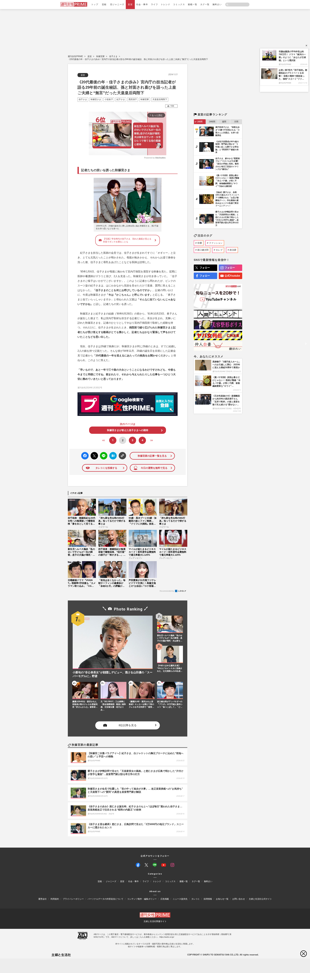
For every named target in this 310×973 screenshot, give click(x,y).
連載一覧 (192, 4)
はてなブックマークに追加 (112, 455)
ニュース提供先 (180, 899)
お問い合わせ (238, 899)
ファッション (215, 243)
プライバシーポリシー (73, 899)
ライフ (154, 4)
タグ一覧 (205, 4)
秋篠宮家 (100, 56)
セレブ (219, 250)
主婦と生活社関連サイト (155, 921)
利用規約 (55, 899)
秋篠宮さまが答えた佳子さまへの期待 (127, 430)
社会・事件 (142, 4)
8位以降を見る (128, 725)
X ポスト (94, 454)
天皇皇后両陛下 (159, 99)
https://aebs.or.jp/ (166, 937)
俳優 (199, 243)
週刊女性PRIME (75, 56)
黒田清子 (133, 99)
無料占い (217, 4)
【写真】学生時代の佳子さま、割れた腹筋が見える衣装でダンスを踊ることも (127, 240)
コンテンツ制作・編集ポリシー (142, 899)
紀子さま (121, 99)
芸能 (104, 4)
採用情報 (208, 899)
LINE (102, 453)
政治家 (233, 250)
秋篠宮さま (96, 99)
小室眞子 (109, 99)
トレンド (165, 4)
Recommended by (167, 591)
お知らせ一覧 (222, 899)
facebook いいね (85, 455)
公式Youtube (232, 275)
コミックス (179, 4)
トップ (94, 4)
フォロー (205, 267)
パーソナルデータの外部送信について (105, 899)
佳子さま (113, 56)
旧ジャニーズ (117, 4)
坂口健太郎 (203, 250)
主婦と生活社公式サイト (260, 899)
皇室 (130, 4)
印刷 (172, 106)
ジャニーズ (111, 881)
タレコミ (195, 899)
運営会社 (42, 899)
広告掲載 (164, 899)
